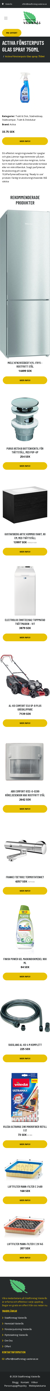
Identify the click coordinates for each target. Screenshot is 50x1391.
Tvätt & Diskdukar (26, 119)
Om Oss (9, 1340)
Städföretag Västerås (16, 1317)
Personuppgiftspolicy (15, 1385)
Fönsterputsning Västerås (18, 1329)
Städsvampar (9, 119)
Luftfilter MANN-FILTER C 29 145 (25, 1244)
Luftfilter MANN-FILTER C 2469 (25, 1186)
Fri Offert (11, 32)
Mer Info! (25, 141)
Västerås (8, 4)
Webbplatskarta (37, 1385)
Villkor (34, 1382)
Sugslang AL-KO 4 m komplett (25, 1044)
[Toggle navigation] (6, 18)
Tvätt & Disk (21, 116)
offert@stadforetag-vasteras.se (34, 4)
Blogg (15, 1382)
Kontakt (25, 1382)
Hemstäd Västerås (14, 1323)
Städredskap (35, 116)
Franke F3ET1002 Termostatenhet (25, 877)
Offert (8, 1346)
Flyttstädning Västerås (16, 1334)
